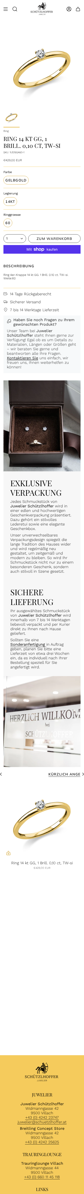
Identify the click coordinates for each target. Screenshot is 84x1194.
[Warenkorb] (77, 9)
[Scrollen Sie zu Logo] (42, 1072)
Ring (6, 131)
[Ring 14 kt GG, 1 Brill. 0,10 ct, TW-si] (42, 819)
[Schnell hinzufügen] (8, 853)
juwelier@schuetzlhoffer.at (42, 1122)
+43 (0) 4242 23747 (42, 1117)
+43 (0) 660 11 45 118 (42, 1177)
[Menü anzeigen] (5, 9)
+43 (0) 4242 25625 (42, 1142)
